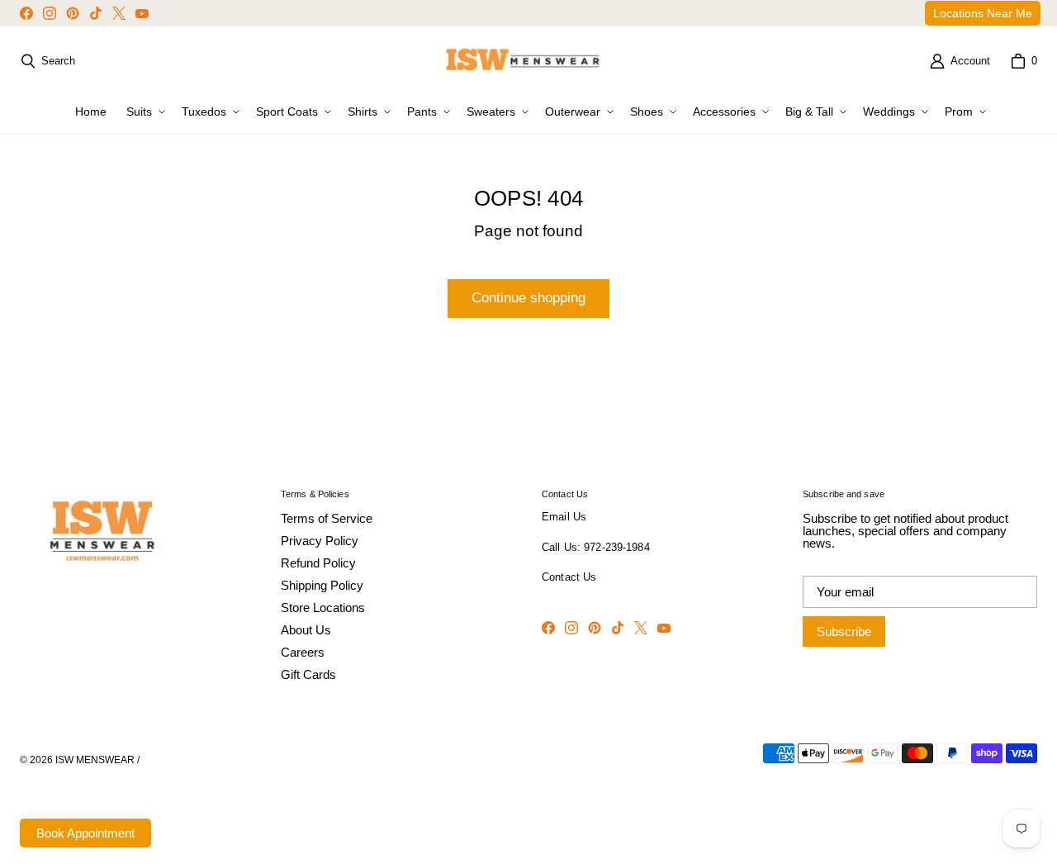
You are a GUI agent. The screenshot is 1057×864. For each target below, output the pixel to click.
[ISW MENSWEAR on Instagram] (49, 13)
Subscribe (844, 631)
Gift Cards (308, 674)
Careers (303, 652)
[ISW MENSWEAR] (524, 61)
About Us (306, 630)
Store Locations (323, 608)
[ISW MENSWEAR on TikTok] (95, 13)
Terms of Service (326, 518)
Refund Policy (318, 563)
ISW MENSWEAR (95, 760)
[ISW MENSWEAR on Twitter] (118, 13)
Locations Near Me (982, 13)
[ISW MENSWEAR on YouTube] (142, 13)
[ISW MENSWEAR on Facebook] (26, 13)
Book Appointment (85, 833)
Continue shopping (528, 298)
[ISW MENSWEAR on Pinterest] (72, 13)
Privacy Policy (319, 541)
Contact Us (569, 577)
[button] (144, 111)
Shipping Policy (322, 585)
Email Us (564, 517)
